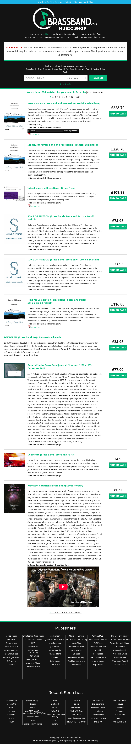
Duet (33, 720)
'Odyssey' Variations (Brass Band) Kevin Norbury (55, 485)
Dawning (120, 707)
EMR (33, 643)
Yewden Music (120, 664)
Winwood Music (120, 650)
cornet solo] (76, 707)
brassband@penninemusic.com (92, 37)
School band (11, 700)
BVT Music (11, 661)
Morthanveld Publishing (76, 639)
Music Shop (76, 643)
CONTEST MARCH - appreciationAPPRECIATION (34, 712)
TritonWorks (120, 646)
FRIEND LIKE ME (98, 707)
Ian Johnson (55, 636)
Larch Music (55, 664)
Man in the (11, 704)
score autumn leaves (33, 724)
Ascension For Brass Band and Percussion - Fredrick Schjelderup (64, 103)
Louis (11, 707)
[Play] (29, 131)
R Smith (98, 650)
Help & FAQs (65, 84)
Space (11, 718)
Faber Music (33, 646)
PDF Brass (76, 664)
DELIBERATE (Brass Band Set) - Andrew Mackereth (32, 337)
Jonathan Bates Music (55, 639)
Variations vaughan (76, 718)
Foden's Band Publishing (33, 651)
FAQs (68, 740)
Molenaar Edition (76, 636)
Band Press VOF (11, 646)
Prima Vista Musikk (98, 646)
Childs (55, 707)
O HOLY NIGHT (119, 722)
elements (11, 714)
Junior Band (58, 69)
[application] (53, 131)
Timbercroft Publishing (120, 639)
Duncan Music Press (33, 639)
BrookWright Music (11, 657)
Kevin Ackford (55, 654)
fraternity (76, 714)
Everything (98, 711)
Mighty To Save (76, 711)
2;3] (54, 720)
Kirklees (54, 657)
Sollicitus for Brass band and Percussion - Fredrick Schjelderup (63, 144)
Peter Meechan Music (98, 639)
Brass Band (31, 69)
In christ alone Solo (98, 718)
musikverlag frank (76, 646)
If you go (119, 711)
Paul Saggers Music (76, 661)
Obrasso (76, 654)
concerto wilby (33, 716)
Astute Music (11, 643)
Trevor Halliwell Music (119, 643)
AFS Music (11, 639)
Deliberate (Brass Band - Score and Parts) (51, 454)
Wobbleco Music (120, 654)
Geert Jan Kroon (33, 659)
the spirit (98, 722)
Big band (55, 704)
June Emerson (55, 643)
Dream (33, 707)
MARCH (120, 718)
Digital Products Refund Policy (85, 740)
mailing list (47, 34)
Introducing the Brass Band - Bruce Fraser (52, 188)
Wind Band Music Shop (84, 2)
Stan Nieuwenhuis (98, 657)
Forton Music (33, 656)
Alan (55, 700)
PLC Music (98, 643)
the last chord (98, 704)
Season (33, 704)
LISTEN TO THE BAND (76, 722)
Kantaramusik (55, 650)
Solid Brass (98, 654)
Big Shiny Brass (11, 654)
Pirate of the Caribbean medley (55, 715)
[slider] (75, 130)
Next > (77, 97)
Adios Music (11, 636)
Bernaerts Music (11, 650)
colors (76, 704)
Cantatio (11, 664)
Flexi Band (70, 69)
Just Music (54, 646)
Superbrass (98, 664)
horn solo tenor (119, 700)
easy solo (11, 711)
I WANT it (55, 711)
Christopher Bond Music (33, 636)
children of (98, 700)
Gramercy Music (33, 663)
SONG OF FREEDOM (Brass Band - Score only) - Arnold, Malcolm (63, 259)
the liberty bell (98, 714)
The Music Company (119, 636)
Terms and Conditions (42, 740)
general (55, 724)
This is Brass (119, 714)
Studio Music (98, 661)
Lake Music (55, 661)
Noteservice (76, 650)
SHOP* (11, 722)
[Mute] (70, 131)
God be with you (33, 700)
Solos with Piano (83, 69)
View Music (35, 134)
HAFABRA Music (33, 666)
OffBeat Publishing (76, 657)
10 (72, 97)
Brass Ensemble (44, 69)
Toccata (76, 700)
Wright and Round (120, 661)
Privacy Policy (59, 740)
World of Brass (119, 657)
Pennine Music (98, 636)
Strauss (120, 704)
